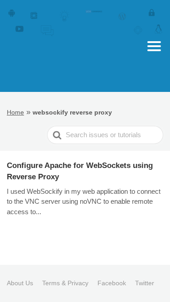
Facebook (111, 283)
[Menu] (154, 46)
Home (15, 112)
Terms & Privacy (65, 283)
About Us (20, 283)
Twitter (144, 283)
